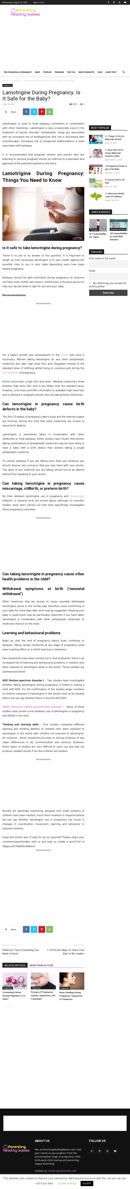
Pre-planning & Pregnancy (18, 72)
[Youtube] (125, 2)
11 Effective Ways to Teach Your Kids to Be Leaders (65, 952)
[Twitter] (119, 2)
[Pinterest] (113, 2)
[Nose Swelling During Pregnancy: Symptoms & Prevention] (71, 981)
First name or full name (102, 258)
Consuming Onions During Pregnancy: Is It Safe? (13, 995)
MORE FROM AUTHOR (41, 965)
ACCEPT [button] (87, 1183)
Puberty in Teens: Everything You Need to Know (20, 952)
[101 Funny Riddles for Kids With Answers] (119, 225)
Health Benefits (86, 72)
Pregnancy (16, 80)
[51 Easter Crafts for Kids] (96, 183)
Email (92, 270)
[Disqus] (43, 1058)
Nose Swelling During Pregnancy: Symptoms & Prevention (70, 996)
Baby (37, 72)
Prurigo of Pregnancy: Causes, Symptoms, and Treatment (43, 995)
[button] (124, 72)
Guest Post (110, 72)
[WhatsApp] (49, 111)
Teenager (59, 72)
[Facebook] (108, 2)
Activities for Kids (118, 229)
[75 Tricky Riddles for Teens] (98, 225)
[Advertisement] (87, 12)
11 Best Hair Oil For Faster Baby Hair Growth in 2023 (114, 153)
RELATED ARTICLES (15, 965)
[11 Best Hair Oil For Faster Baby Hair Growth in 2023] (96, 153)
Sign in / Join (38, 2)
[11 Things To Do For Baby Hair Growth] (96, 139)
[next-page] (10, 1006)
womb (64, 354)
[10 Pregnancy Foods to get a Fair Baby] (96, 169)
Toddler (47, 72)
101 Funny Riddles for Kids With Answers (118, 236)
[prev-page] (4, 1006)
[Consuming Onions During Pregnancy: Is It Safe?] (14, 981)
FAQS (100, 72)
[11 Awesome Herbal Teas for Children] (96, 196)
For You (71, 72)
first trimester (10, 372)
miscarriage (77, 496)
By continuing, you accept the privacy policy (107, 284)
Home (5, 80)
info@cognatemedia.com (62, 1170)
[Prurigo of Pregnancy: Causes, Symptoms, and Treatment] (43, 981)
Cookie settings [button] (67, 1183)
